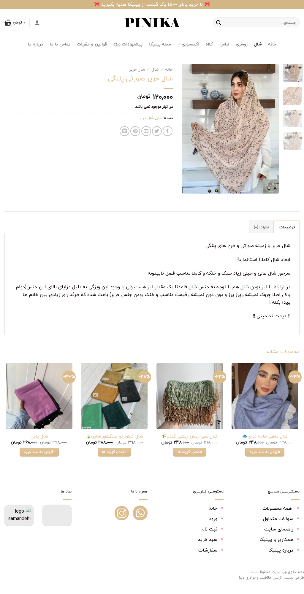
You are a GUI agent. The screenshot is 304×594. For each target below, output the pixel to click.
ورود (213, 518)
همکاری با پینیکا (276, 539)
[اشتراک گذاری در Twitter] (157, 131)
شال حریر (137, 69)
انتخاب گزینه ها (190, 452)
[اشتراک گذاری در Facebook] (167, 131)
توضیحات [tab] (287, 227)
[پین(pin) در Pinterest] (135, 131)
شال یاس (39, 436)
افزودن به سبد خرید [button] (265, 452)
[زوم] (271, 186)
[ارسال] (218, 23)
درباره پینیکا (280, 550)
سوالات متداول (278, 518)
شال (258, 44)
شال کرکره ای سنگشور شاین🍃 (114, 436)
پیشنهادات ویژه (127, 44)
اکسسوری (190, 44)
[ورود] (37, 22)
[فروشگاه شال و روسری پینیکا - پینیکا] (152, 22)
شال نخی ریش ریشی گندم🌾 (190, 436)
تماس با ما (60, 44)
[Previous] (269, 129)
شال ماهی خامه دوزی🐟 (265, 436)
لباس (224, 44)
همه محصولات (277, 508)
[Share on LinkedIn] (124, 131)
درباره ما (35, 44)
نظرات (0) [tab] (261, 227)
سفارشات (207, 550)
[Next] (187, 129)
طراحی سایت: (294, 577)
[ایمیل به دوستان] (146, 131)
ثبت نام (209, 529)
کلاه (209, 44)
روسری (242, 44)
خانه (272, 44)
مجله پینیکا (160, 44)
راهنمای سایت (278, 529)
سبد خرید (207, 539)
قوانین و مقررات (92, 44)
